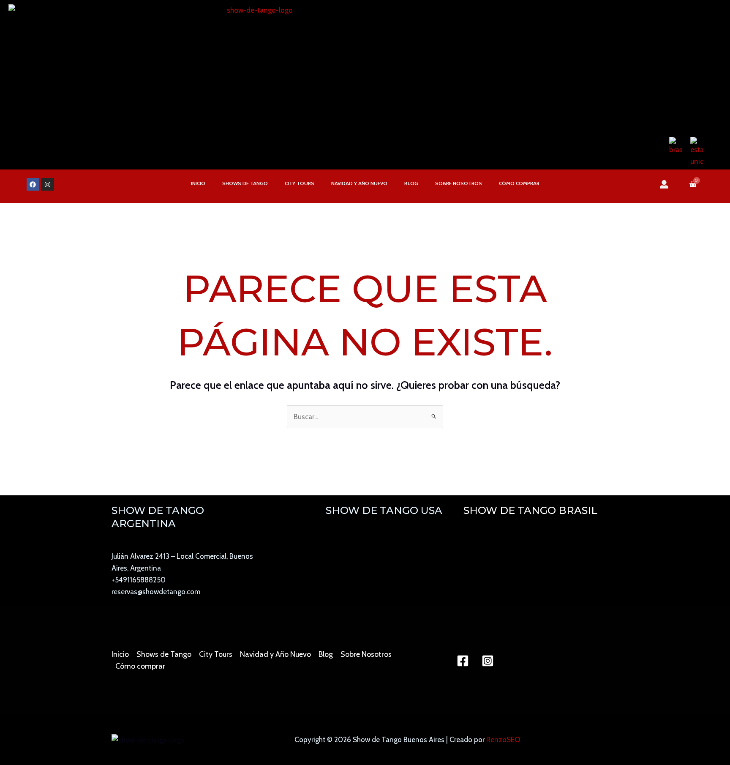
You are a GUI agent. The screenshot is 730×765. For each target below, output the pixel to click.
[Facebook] (463, 661)
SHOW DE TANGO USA (384, 510)
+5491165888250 (139, 580)
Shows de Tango (245, 183)
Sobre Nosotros (458, 183)
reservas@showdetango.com (156, 591)
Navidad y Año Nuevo (359, 183)
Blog (411, 183)
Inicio (198, 183)
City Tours (299, 183)
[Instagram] (488, 661)
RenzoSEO (503, 739)
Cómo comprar (519, 183)
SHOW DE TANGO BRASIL (530, 510)
